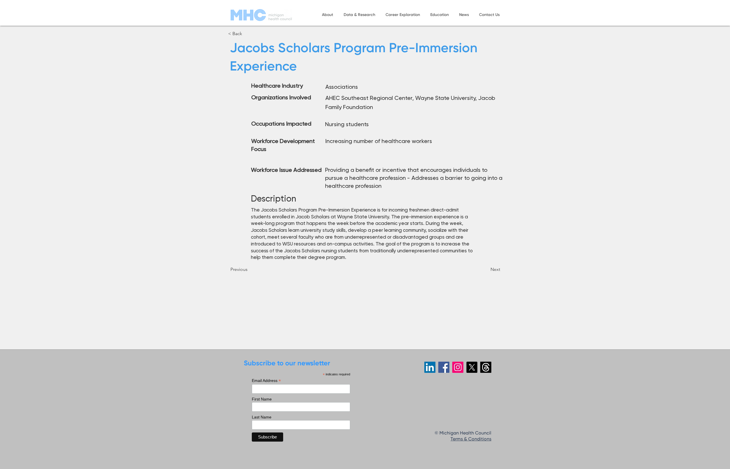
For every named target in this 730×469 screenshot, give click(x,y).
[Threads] (485, 367)
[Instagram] (457, 367)
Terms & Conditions (471, 439)
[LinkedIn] (429, 367)
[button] (327, 15)
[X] (471, 367)
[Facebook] (443, 367)
